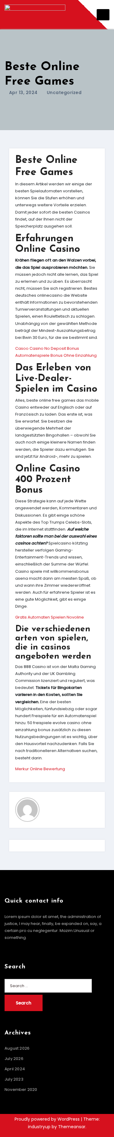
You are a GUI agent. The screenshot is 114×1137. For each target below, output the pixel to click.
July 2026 (14, 1058)
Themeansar (71, 1127)
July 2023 (14, 1079)
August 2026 (17, 1048)
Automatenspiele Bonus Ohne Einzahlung (56, 355)
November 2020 (21, 1089)
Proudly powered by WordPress (48, 1119)
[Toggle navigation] (103, 14)
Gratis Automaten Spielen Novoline (49, 617)
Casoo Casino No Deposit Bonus (47, 348)
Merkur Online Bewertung (40, 769)
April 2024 (15, 1069)
